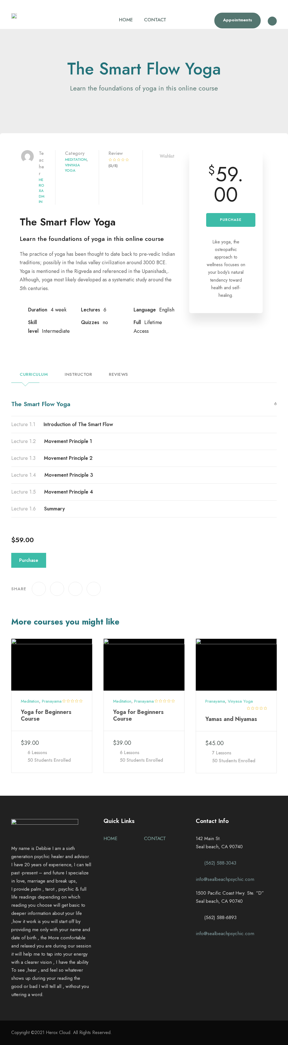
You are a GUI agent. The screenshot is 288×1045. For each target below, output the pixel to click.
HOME (126, 19)
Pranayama (52, 701)
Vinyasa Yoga (72, 167)
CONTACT (155, 19)
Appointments (237, 20)
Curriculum (34, 374)
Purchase (231, 219)
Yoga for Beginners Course (46, 715)
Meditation (76, 159)
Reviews (118, 374)
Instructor (78, 374)
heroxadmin (41, 190)
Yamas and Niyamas (231, 719)
